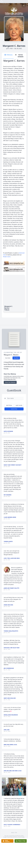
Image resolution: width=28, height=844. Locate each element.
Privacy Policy (10, 837)
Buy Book (16, 358)
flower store (6, 257)
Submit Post (14, 409)
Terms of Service (18, 837)
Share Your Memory (10, 382)
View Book (7, 358)
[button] (14, 786)
